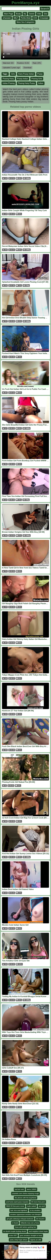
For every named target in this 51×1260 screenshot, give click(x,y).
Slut (45, 14)
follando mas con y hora (30, 1223)
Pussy (40, 74)
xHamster (7, 18)
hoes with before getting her (25, 1227)
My (25, 14)
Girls (13, 74)
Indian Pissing (9, 83)
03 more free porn (38, 1202)
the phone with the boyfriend (25, 1198)
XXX (35, 18)
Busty (18, 14)
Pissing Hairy (8, 79)
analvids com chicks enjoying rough (25, 1193)
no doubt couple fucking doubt (14, 1231)
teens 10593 (31, 1189)
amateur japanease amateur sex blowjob (25, 1214)
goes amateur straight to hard (31, 1235)
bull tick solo (19, 1189)
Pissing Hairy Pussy (26, 83)
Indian (40, 83)
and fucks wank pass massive (17, 1202)
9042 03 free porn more (15, 1206)
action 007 (13, 1235)
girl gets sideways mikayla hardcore (20, 1219)
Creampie (44, 18)
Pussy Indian (22, 79)
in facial (15, 1223)
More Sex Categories (25, 22)
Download (27, 68)
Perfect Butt (25, 18)
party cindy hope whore (18, 1240)
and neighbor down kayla (38, 1231)
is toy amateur (35, 1210)
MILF (16, 18)
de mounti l (40, 1219)
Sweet (31, 14)
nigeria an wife (35, 1240)
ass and (42, 1206)
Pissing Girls (36, 79)
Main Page (8, 14)
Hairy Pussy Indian (26, 74)
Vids (39, 14)
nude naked (31, 1206)
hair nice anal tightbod (18, 1210)
